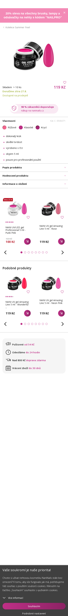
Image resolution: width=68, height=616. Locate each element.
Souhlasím (34, 606)
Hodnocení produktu (15, 175)
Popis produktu (12, 167)
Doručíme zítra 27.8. (14, 91)
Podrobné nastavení (34, 613)
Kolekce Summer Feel (17, 27)
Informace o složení (14, 183)
